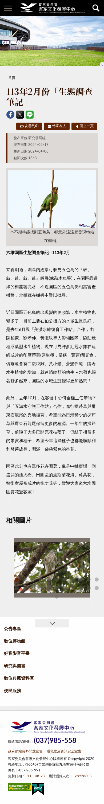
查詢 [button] (96, 8)
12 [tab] (17, 588)
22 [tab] (97, 588)
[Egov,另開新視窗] (38, 790)
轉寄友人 (59, 126)
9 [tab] (81, 579)
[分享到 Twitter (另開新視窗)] (20, 115)
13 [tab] (25, 588)
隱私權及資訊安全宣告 (64, 751)
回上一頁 (87, 126)
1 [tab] (17, 579)
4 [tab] (41, 579)
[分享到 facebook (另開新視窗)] (10, 115)
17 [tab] (57, 588)
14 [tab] (33, 588)
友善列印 (32, 126)
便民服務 (12, 691)
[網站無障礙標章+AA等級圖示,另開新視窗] (19, 788)
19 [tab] (73, 588)
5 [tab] (49, 579)
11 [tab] (97, 579)
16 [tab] (49, 588)
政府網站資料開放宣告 (25, 751)
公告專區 (12, 629)
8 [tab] (73, 579)
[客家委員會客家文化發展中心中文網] (52, 8)
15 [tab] (41, 588)
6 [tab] (57, 579)
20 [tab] (81, 588)
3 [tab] (33, 579)
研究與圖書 (14, 666)
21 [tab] (89, 588)
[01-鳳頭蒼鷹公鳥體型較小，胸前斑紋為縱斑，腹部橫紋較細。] (52, 568)
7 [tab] (65, 579)
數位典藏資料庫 (19, 678)
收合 (52, 623)
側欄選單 (8, 8)
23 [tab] (57, 597)
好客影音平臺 (17, 653)
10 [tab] (89, 579)
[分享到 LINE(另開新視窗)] (30, 115)
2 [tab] (25, 579)
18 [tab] (65, 588)
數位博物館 (14, 641)
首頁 (11, 78)
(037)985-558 (55, 741)
